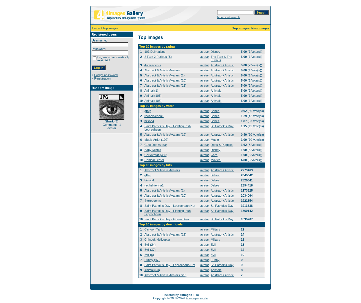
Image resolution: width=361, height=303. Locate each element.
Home (96, 28)
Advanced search (228, 17)
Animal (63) (152, 270)
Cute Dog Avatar (155, 144)
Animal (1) (151, 90)
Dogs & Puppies (222, 144)
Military (215, 229)
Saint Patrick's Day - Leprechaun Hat (169, 205)
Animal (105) (153, 100)
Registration (102, 78)
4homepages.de (197, 298)
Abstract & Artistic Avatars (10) (165, 80)
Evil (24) (150, 244)
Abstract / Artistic (222, 65)
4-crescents (152, 65)
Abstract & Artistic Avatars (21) (165, 85)
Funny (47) (152, 260)
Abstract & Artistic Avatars (162, 70)
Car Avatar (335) (155, 155)
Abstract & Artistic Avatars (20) (165, 275)
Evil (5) (149, 254)
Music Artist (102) (156, 139)
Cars (214, 155)
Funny (215, 260)
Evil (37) (150, 249)
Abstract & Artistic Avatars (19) (165, 134)
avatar (204, 51)
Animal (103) (153, 95)
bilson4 (149, 121)
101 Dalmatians (155, 51)
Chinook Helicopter (157, 239)
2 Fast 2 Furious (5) (158, 56)
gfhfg (147, 111)
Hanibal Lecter (154, 160)
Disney (215, 51)
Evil (213, 244)
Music (215, 139)
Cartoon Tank (153, 229)
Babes (215, 111)
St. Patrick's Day (222, 126)
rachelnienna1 (154, 116)
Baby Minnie (152, 150)
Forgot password (106, 75)
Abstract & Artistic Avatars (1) (164, 75)
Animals (216, 90)
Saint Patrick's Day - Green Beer (166, 219)
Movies (216, 160)
